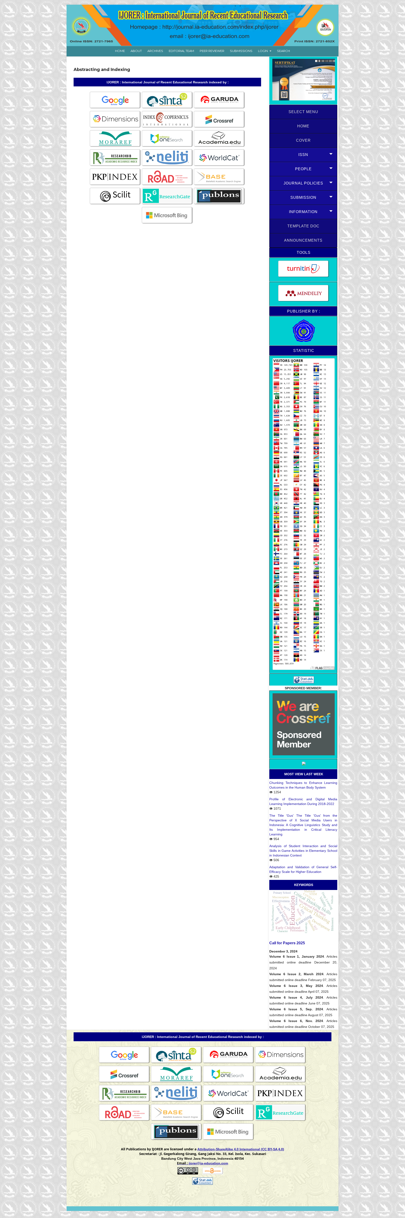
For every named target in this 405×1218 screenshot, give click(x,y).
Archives (155, 51)
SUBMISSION (303, 197)
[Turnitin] (303, 270)
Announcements (303, 240)
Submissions (241, 51)
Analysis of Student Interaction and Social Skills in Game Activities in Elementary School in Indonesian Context (303, 850)
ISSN (303, 155)
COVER (303, 140)
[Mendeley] (303, 294)
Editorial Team (181, 51)
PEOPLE (303, 169)
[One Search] (167, 146)
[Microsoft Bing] (167, 223)
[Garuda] (219, 108)
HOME (303, 126)
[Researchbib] (115, 166)
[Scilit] (115, 204)
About (136, 51)
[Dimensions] (115, 127)
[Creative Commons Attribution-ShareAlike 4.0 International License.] (187, 1173)
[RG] (167, 204)
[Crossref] (219, 127)
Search (283, 51)
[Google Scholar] (115, 108)
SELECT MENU (303, 112)
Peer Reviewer (212, 51)
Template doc (303, 226)
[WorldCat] (219, 166)
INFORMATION (303, 212)
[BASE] (219, 185)
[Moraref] (115, 146)
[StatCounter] (303, 679)
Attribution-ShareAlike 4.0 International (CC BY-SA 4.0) (240, 1149)
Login (263, 51)
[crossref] (303, 724)
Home (120, 51)
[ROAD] (167, 185)
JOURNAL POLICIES (303, 183)
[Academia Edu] (219, 146)
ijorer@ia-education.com (208, 1163)
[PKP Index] (115, 185)
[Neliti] (167, 166)
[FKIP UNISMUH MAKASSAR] (303, 331)
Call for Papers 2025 (287, 943)
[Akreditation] (303, 81)
